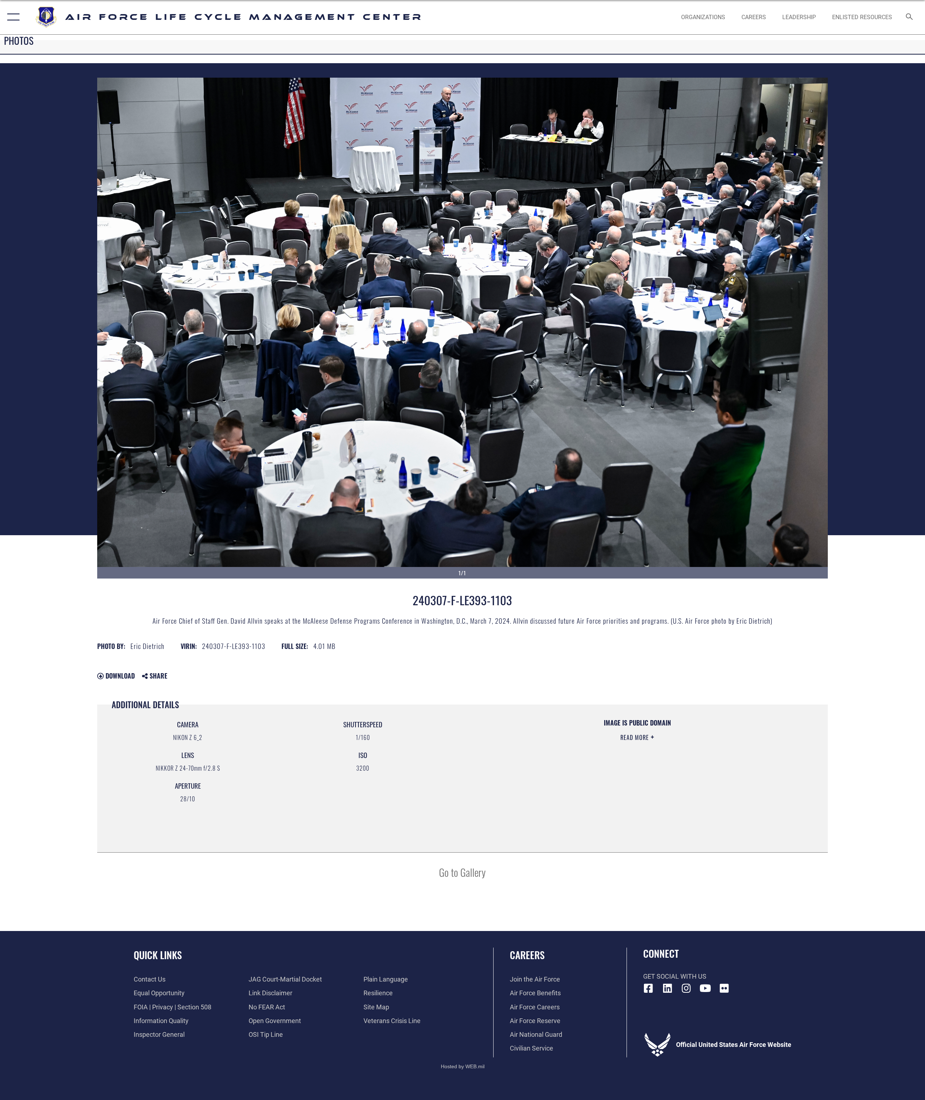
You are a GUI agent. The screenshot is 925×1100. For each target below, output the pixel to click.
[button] (11, 17)
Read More (635, 737)
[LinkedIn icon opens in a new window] (667, 988)
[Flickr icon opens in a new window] (724, 988)
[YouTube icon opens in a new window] (705, 988)
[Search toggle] (909, 17)
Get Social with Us (674, 976)
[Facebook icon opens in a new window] (648, 988)
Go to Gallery (462, 872)
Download (119, 675)
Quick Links (158, 955)
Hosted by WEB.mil (463, 1066)
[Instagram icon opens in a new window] (686, 988)
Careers (527, 955)
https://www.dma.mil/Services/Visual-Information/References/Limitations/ (558, 773)
